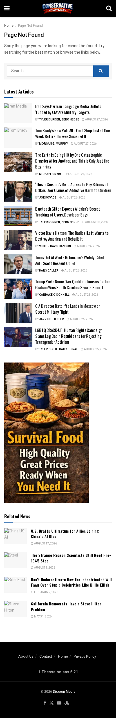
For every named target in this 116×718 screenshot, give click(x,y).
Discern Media (64, 691)
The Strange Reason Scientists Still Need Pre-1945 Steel (71, 558)
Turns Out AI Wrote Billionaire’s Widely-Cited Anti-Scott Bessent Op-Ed (69, 260)
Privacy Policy (85, 656)
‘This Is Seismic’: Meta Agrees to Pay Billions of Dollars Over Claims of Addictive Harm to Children (73, 187)
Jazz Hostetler (51, 319)
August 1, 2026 (44, 568)
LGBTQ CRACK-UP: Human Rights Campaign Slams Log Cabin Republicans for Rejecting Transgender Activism (68, 336)
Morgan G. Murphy (53, 144)
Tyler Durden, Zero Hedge (59, 120)
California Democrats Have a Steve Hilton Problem (66, 606)
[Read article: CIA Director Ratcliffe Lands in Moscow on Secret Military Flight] (18, 313)
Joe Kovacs (48, 198)
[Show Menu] (7, 8)
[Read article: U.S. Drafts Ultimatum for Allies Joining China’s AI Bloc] (15, 536)
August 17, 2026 (45, 544)
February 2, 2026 (46, 592)
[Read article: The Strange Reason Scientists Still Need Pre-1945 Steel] (15, 560)
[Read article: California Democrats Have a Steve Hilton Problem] (15, 609)
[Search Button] (109, 8)
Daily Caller (49, 271)
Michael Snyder (51, 174)
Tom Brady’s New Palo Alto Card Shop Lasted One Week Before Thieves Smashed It (72, 133)
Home (9, 25)
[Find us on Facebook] (45, 703)
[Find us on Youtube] (59, 703)
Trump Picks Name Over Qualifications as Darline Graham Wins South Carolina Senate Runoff (72, 284)
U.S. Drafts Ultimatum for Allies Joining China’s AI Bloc (65, 533)
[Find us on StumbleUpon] (66, 703)
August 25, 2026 (86, 295)
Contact (45, 656)
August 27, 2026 (96, 120)
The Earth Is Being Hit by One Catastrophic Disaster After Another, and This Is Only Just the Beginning (72, 161)
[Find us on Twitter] (51, 703)
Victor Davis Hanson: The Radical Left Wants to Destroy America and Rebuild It (71, 236)
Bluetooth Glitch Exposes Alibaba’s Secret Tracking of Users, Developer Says (67, 212)
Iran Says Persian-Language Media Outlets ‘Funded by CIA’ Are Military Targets (68, 109)
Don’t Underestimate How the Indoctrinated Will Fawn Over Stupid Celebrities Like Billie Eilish (71, 582)
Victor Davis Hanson (55, 246)
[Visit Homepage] (58, 8)
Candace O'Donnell (54, 295)
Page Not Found (30, 25)
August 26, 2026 (80, 174)
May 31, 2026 (43, 617)
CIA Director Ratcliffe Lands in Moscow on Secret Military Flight (68, 309)
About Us (26, 656)
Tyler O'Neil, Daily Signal (58, 349)
